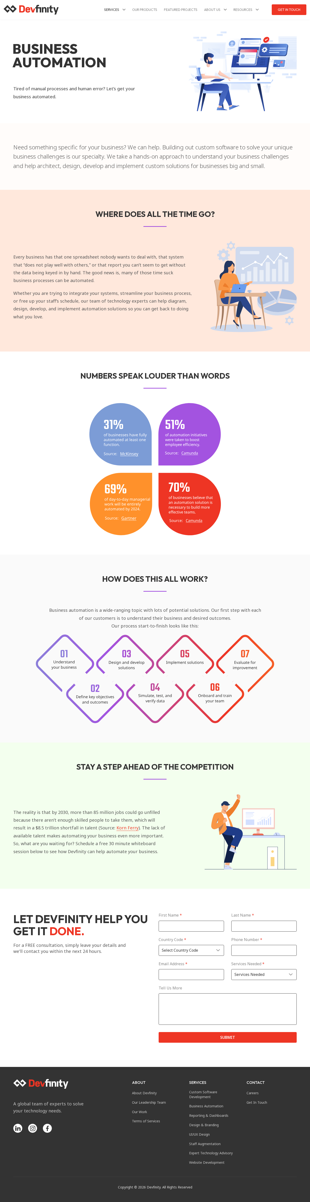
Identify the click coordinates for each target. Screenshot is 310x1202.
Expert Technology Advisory (211, 1153)
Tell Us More (170, 988)
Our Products (144, 10)
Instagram (32, 1128)
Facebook (47, 1128)
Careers (253, 1093)
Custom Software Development (203, 1094)
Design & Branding (204, 1125)
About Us (212, 10)
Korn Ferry (127, 828)
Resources (242, 10)
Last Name (242, 915)
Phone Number (246, 939)
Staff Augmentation (205, 1143)
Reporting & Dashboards (208, 1115)
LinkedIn (17, 1128)
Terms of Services (146, 1121)
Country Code (172, 939)
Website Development (207, 1162)
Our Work (139, 1112)
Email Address (173, 964)
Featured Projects (180, 10)
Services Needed (247, 964)
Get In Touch (289, 10)
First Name (170, 915)
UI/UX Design (199, 1134)
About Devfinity (144, 1093)
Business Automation (206, 1106)
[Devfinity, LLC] (31, 10)
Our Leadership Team (149, 1102)
